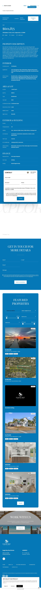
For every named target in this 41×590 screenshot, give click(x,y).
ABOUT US (10, 564)
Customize (13, 586)
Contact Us (20, 528)
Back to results (7, 5)
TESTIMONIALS (5, 567)
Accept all (19, 586)
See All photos (32, 7)
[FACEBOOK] (4, 558)
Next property (33, 5)
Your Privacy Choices (20, 588)
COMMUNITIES (32, 564)
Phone (22, 182)
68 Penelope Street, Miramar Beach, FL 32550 (13, 436)
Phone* (4, 265)
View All (20, 503)
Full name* (7, 182)
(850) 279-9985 (6, 553)
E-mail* (22, 260)
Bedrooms (7, 322)
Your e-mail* (7, 177)
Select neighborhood (26, 310)
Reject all (6, 586)
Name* (4, 260)
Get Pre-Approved (8, 38)
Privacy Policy (15, 195)
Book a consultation (20, 282)
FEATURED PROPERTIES (21, 564)
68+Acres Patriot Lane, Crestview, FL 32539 (13, 381)
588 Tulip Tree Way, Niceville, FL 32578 (12, 495)
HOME (4, 564)
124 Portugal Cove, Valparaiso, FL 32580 (12, 351)
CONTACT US (14, 567)
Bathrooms (24, 316)
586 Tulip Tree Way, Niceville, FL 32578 (12, 466)
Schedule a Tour (33, 18)
